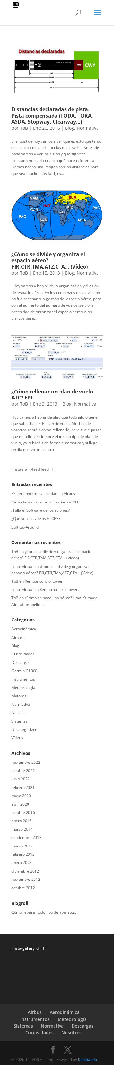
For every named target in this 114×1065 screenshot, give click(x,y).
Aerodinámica (23, 629)
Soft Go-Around (25, 527)
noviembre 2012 (25, 879)
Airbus (35, 1012)
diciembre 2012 (25, 871)
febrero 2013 (23, 854)
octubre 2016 (23, 812)
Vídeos (17, 737)
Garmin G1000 (24, 670)
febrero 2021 (23, 787)
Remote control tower (44, 581)
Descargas (20, 662)
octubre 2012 (23, 888)
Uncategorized (24, 729)
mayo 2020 (21, 795)
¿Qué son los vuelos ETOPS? (35, 518)
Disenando (87, 1059)
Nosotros (71, 1032)
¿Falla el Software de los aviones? (40, 510)
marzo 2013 (22, 846)
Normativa (88, 128)
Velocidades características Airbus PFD (45, 502)
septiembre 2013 (26, 837)
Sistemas (19, 721)
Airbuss (18, 637)
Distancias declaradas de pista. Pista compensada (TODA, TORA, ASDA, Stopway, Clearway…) (52, 115)
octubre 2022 (23, 770)
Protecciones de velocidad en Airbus (43, 493)
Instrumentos (23, 679)
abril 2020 (20, 804)
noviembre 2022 (25, 762)
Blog (69, 128)
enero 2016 (21, 820)
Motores (18, 695)
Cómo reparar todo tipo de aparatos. (43, 912)
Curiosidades (23, 654)
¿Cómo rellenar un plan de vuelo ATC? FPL (52, 394)
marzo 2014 (22, 829)
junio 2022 (20, 779)
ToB (24, 128)
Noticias (18, 712)
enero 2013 (21, 862)
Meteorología (23, 687)
